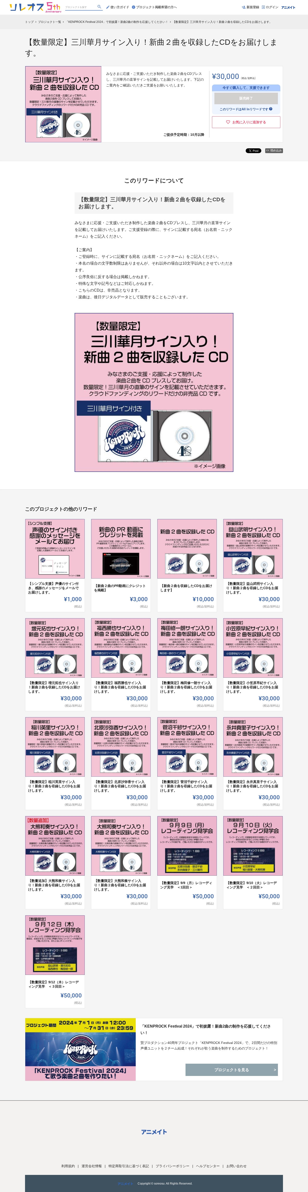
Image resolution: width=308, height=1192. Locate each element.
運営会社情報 (92, 1166)
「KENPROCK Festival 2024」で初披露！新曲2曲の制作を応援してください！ (206, 1029)
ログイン (272, 7)
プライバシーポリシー (172, 1166)
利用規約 (68, 1166)
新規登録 (253, 7)
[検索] (100, 7)
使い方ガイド (119, 7)
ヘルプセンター (208, 1166)
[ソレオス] (35, 5)
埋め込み (276, 150)
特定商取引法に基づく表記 (129, 1166)
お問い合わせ (236, 1166)
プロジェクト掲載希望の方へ (156, 7)
